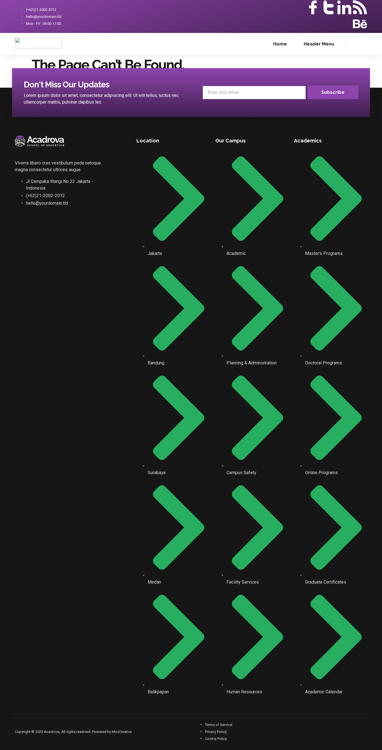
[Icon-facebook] (313, 7)
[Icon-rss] (360, 7)
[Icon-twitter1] (328, 7)
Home (280, 44)
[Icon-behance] (360, 23)
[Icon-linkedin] (344, 7)
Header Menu (319, 44)
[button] (353, 43)
